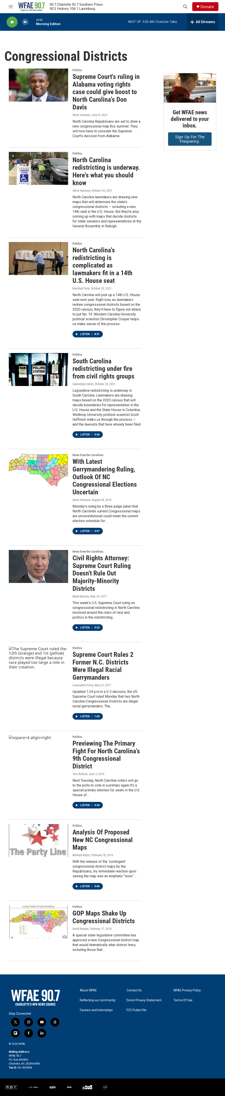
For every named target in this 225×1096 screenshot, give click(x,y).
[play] (12, 22)
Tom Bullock (80, 774)
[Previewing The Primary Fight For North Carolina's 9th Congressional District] (38, 751)
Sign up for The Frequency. (190, 139)
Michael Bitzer (81, 855)
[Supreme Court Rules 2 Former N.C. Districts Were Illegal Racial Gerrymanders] (38, 662)
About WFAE (88, 990)
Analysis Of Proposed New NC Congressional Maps (103, 839)
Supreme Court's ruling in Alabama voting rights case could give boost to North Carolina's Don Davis (106, 92)
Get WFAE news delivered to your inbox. (190, 119)
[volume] (25, 22)
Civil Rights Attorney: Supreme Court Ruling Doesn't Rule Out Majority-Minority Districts (102, 573)
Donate (207, 6)
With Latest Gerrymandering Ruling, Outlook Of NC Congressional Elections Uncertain (105, 477)
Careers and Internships (96, 1010)
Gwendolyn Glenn (83, 384)
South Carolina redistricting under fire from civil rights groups (103, 368)
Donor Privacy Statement (144, 1000)
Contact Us (134, 990)
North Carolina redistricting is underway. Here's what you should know (106, 171)
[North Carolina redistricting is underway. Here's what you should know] (38, 168)
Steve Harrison (81, 115)
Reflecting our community (98, 1000)
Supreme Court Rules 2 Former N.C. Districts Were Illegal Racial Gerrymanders (103, 666)
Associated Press (83, 685)
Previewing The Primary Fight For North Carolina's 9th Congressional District (106, 754)
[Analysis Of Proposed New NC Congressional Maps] (38, 840)
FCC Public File (136, 1010)
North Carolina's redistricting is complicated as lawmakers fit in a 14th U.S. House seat (102, 265)
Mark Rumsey (81, 596)
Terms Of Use (182, 1000)
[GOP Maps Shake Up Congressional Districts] (38, 921)
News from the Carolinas (88, 455)
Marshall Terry (81, 288)
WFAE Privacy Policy (187, 990)
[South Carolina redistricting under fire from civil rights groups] (38, 369)
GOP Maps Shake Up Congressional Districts (104, 917)
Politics (77, 70)
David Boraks (80, 928)
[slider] (32, 22)
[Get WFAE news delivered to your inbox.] (190, 88)
